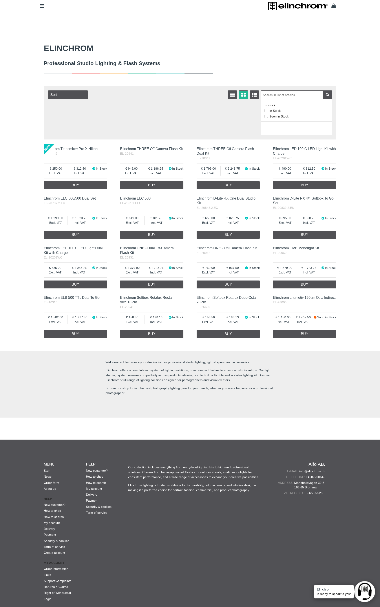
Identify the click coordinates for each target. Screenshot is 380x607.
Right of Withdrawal (57, 592)
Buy (75, 185)
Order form (51, 482)
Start (47, 470)
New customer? (55, 504)
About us (50, 488)
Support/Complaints (57, 581)
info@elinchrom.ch (312, 471)
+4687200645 (315, 477)
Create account (54, 552)
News (47, 476)
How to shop (52, 510)
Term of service (54, 546)
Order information (56, 568)
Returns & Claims (56, 587)
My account (52, 522)
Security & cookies (56, 541)
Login (47, 599)
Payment (50, 534)
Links (47, 575)
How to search (54, 517)
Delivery (49, 528)
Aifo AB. (317, 464)
